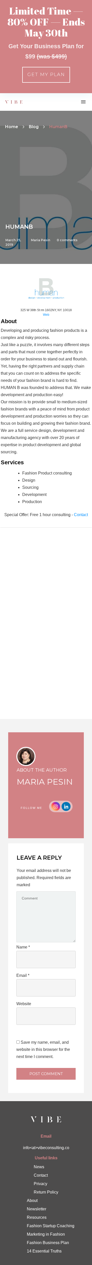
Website (23, 1004)
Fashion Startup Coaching (50, 1226)
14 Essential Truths (44, 1251)
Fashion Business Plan (48, 1242)
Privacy (40, 1184)
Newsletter (36, 1209)
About (32, 1200)
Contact (81, 515)
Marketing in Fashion (46, 1234)
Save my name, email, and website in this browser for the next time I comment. (43, 1049)
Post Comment (46, 1073)
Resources (37, 1217)
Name (23, 947)
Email (22, 975)
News (39, 1167)
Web (46, 315)
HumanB (19, 226)
